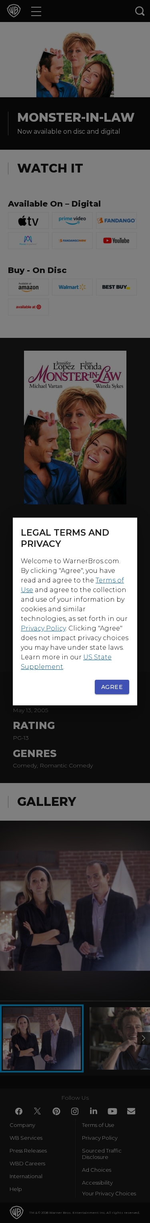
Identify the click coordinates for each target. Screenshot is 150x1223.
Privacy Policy (43, 628)
